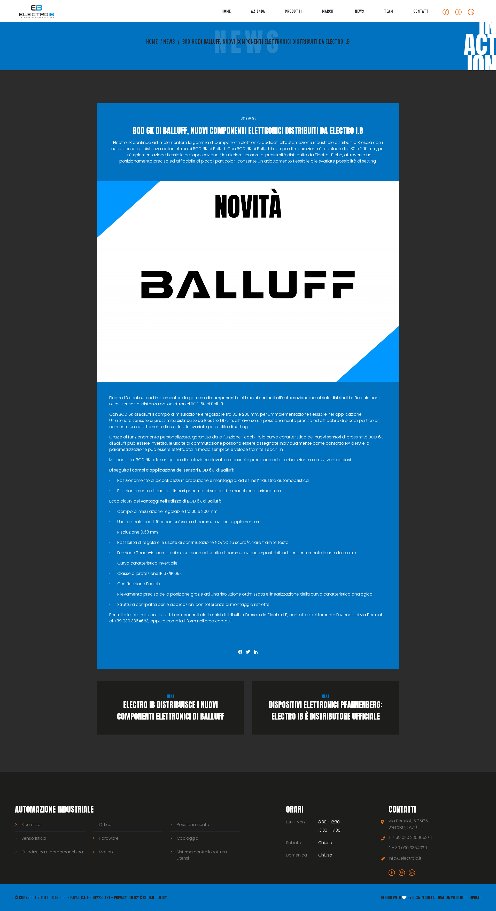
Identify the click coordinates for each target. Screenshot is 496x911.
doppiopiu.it (470, 897)
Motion (106, 852)
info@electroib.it (405, 858)
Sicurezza (31, 825)
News (359, 11)
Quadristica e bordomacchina (52, 852)
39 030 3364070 (411, 848)
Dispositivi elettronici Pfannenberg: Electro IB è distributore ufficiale (325, 707)
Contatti (421, 11)
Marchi (328, 11)
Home (226, 11)
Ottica (105, 825)
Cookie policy (155, 897)
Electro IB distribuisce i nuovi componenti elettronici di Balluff (170, 707)
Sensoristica (33, 838)
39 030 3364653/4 (414, 837)
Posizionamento (193, 825)
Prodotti (293, 11)
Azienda (258, 11)
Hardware (109, 838)
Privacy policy (126, 897)
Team (388, 11)
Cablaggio (187, 838)
